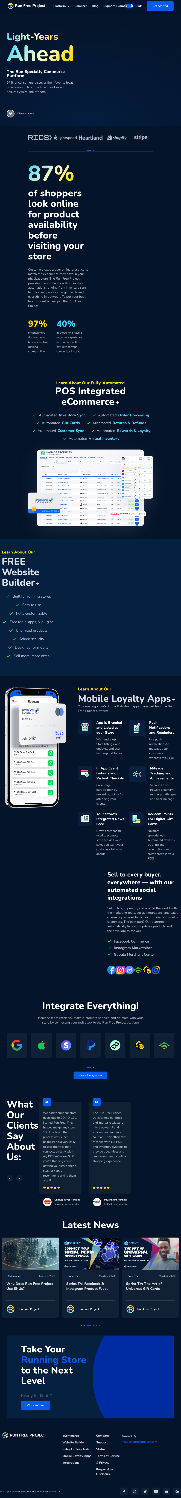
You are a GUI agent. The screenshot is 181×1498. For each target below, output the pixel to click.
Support (109, 6)
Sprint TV (73, 1276)
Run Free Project (30, 6)
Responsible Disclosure (104, 1471)
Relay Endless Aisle (75, 1449)
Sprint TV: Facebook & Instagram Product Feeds (87, 1286)
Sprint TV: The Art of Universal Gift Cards (144, 1286)
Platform (59, 6)
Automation (14, 1276)
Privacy (104, 1463)
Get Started (160, 6)
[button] (10, 113)
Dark (138, 6)
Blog (95, 6)
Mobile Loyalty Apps (76, 1456)
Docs (123, 6)
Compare (80, 6)
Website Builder (73, 1442)
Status (100, 1449)
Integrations (70, 1463)
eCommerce (70, 1436)
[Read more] (30, 1254)
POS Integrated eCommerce (90, 396)
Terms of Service (108, 1456)
